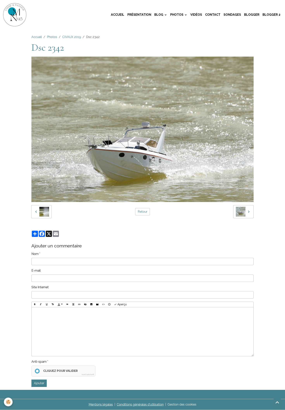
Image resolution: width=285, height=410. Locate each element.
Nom (35, 254)
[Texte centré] (73, 304)
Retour (142, 211)
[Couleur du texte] (60, 304)
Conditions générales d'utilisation (140, 404)
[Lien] (79, 304)
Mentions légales (101, 404)
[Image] (91, 304)
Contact (212, 14)
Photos (177, 14)
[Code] (103, 304)
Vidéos (196, 14)
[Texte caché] (85, 304)
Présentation (139, 14)
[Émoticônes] (109, 304)
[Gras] (35, 304)
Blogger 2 (271, 14)
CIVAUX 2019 (71, 37)
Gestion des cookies (182, 404)
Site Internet (40, 287)
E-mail (36, 270)
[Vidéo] (97, 304)
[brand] (15, 14)
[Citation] (67, 304)
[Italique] (41, 304)
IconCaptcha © (88, 374)
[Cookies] (8, 402)
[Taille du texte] (53, 304)
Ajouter (39, 383)
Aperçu (122, 304)
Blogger (251, 14)
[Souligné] (47, 304)
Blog (159, 14)
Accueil (117, 14)
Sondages (232, 14)
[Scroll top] (277, 402)
